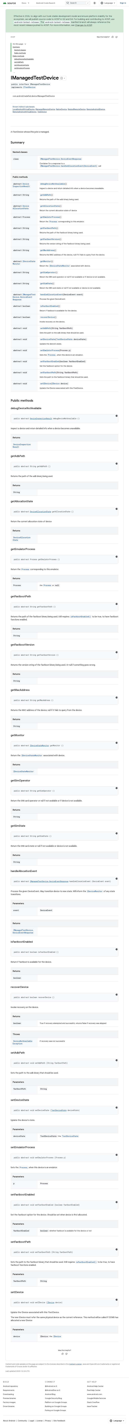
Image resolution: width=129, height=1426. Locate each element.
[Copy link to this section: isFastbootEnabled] (35, 942)
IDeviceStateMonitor (60, 266)
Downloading (8, 1394)
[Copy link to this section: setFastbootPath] (33, 1242)
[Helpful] (113, 37)
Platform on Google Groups (56, 1402)
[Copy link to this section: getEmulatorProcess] (37, 549)
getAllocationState (49, 206)
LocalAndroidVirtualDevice (24, 109)
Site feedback (59, 1421)
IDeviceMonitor (94, 891)
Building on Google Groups (56, 1406)
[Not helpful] (116, 37)
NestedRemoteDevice (77, 109)
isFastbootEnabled (49, 306)
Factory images (9, 1402)
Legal (31, 1421)
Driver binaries (8, 1406)
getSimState (46, 283)
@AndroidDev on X (52, 1390)
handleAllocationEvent (51, 294)
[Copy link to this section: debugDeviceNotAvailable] (43, 408)
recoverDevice (47, 317)
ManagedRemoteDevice (45, 109)
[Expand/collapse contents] (25, 44)
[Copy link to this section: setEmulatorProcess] (37, 1147)
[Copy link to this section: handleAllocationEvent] (39, 871)
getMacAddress (47, 250)
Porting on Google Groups (55, 1410)
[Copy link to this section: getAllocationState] (35, 501)
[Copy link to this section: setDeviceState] (31, 1100)
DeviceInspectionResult (21, 185)
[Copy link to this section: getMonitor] (26, 735)
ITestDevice (29, 87)
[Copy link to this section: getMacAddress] (32, 690)
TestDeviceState (64, 339)
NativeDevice (61, 109)
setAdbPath (45, 328)
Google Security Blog (53, 1398)
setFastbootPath (48, 372)
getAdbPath (45, 195)
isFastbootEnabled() (81, 616)
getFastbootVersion (49, 239)
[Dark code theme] (116, 415)
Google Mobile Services (96, 1398)
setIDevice (45, 383)
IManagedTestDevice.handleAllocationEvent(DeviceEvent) (68, 166)
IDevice (56, 383)
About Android (9, 1421)
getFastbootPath (48, 228)
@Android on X (51, 1386)
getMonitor (45, 261)
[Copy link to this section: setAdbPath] (27, 1052)
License (39, 1421)
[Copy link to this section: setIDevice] (26, 1292)
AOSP (13, 37)
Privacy (48, 1421)
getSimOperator (47, 272)
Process (53, 221)
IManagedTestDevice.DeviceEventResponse (60, 159)
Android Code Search (45, 3)
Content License (75, 1364)
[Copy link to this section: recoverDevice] (31, 987)
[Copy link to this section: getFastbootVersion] (36, 644)
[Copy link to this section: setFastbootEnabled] (37, 1194)
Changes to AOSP (83, 25)
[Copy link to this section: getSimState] (27, 826)
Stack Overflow (93, 1402)
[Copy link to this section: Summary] (26, 142)
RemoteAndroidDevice (96, 109)
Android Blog (50, 1394)
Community (22, 1421)
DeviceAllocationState (21, 207)
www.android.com (94, 1394)
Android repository (10, 1386)
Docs (24, 3)
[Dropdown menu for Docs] (29, 3)
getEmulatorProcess (49, 217)
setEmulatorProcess (49, 350)
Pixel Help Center (93, 1390)
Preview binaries (9, 1398)
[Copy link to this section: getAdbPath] (27, 456)
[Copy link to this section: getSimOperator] (32, 780)
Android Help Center (95, 1386)
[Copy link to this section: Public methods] (35, 400)
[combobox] (77, 3)
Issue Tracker (92, 1406)
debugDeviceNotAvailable (52, 184)
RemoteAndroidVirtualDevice (24, 112)
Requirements (8, 1390)
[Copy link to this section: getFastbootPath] (33, 596)
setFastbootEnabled (49, 361)
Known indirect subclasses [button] (59, 109)
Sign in (123, 3)
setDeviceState (47, 339)
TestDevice (42, 112)
